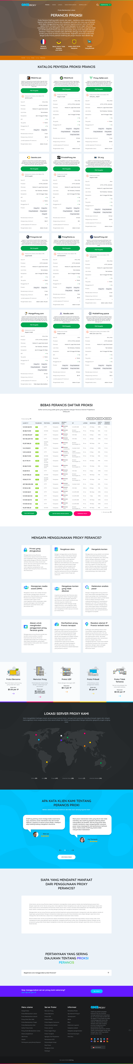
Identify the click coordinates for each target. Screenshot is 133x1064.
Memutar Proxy (40, 679)
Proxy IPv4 (36, 130)
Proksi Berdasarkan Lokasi (66, 10)
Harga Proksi (25, 1011)
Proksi (47, 4)
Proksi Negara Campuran (52, 1022)
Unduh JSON (91, 418)
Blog (69, 1022)
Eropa (32, 58)
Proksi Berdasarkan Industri (29, 1016)
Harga (54, 4)
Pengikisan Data (49, 1048)
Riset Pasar (48, 1045)
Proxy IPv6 (44, 130)
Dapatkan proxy (104, 4)
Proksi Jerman (49, 1028)
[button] (64, 850)
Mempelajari (82, 4)
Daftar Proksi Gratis (27, 1028)
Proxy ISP (109, 134)
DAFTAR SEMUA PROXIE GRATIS (60, 513)
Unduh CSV (107, 418)
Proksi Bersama (13, 679)
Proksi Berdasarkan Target (29, 1022)
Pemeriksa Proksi (73, 1011)
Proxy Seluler (76, 131)
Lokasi (60, 4)
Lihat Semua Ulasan (66, 857)
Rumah (23, 58)
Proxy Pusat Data (74, 134)
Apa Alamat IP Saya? (74, 1013)
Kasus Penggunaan (70, 4)
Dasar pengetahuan (27, 1033)
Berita (69, 1019)
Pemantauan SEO (50, 1039)
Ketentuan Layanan (73, 1025)
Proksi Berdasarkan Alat (28, 1025)
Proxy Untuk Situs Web (27, 1019)
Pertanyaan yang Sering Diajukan (31, 1042)
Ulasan (23, 1039)
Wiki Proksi (24, 1036)
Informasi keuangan (73, 1033)
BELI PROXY (97, 991)
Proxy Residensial (65, 131)
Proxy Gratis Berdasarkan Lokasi (30, 1031)
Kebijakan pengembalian (75, 1031)
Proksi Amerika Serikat (51, 1025)
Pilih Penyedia (34, 90)
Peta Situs (70, 1036)
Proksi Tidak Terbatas (119, 680)
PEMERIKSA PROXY (82, 513)
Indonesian (98, 1047)
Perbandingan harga (50, 1042)
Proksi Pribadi (93, 679)
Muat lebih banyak (29, 513)
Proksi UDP (66, 679)
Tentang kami (71, 1016)
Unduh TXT (99, 418)
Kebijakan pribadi (73, 1028)
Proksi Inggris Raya (50, 1031)
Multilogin (47, 1051)
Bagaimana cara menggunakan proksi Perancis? (40, 973)
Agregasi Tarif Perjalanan (52, 1036)
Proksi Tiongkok (49, 1033)
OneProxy (71, 1060)
